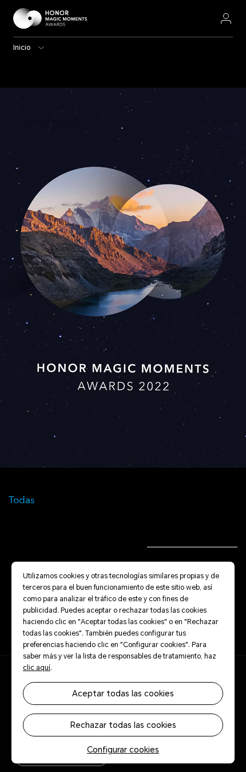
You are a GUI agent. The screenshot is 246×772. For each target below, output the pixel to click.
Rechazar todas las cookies (123, 725)
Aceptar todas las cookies (123, 693)
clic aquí (36, 668)
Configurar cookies (123, 749)
